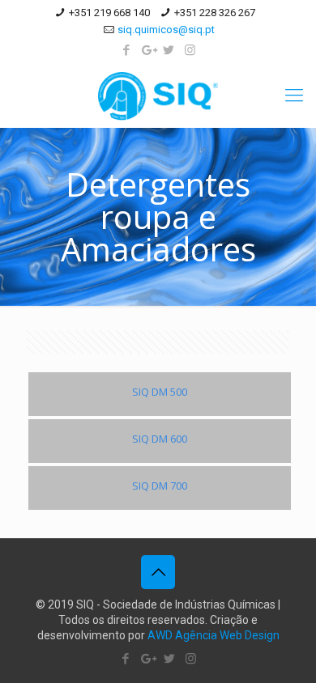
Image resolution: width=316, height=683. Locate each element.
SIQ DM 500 (159, 391)
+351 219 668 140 (109, 12)
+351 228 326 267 (214, 12)
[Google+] (147, 50)
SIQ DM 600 (159, 438)
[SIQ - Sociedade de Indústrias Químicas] (158, 95)
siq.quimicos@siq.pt (166, 29)
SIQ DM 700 (159, 485)
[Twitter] (168, 50)
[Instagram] (190, 50)
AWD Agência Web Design (213, 635)
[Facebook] (126, 50)
